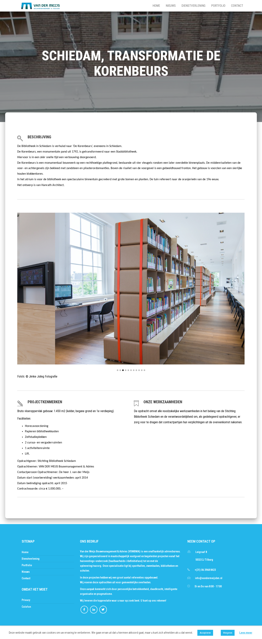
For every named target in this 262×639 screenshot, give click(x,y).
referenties (137, 577)
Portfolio (218, 5)
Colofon (26, 606)
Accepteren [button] (205, 632)
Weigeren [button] (227, 632)
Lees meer (245, 632)
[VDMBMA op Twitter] (103, 609)
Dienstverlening (193, 5)
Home (156, 5)
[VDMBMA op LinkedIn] (93, 609)
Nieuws (171, 5)
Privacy (26, 600)
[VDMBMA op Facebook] (84, 609)
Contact (237, 5)
